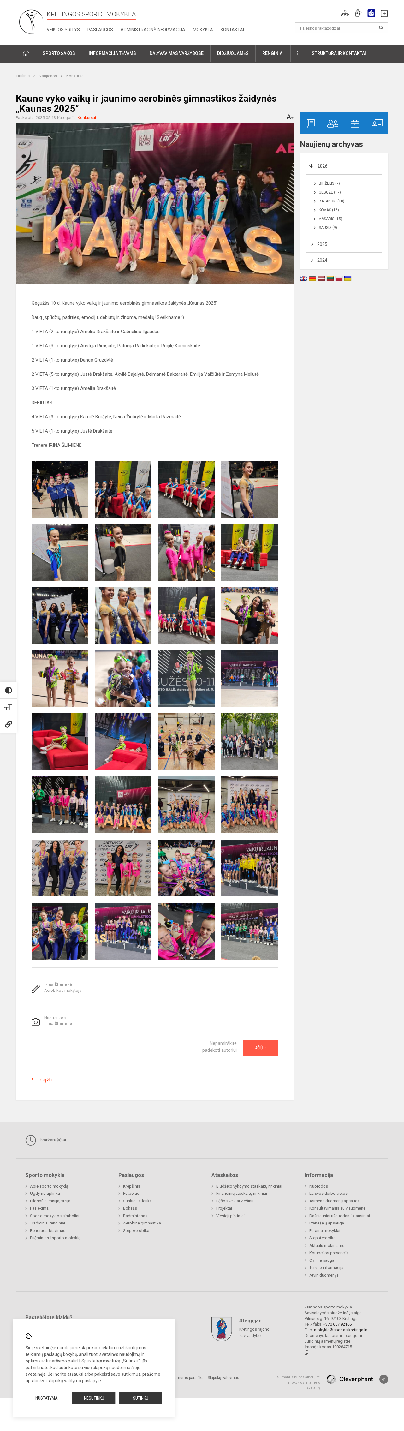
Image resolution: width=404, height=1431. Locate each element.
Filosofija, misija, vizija (50, 1201)
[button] (345, 13)
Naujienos (48, 76)
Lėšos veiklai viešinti (234, 1201)
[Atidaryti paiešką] (381, 28)
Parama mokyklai (324, 1230)
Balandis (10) (331, 201)
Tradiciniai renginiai (47, 1223)
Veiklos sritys (63, 29)
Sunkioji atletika (137, 1201)
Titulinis (23, 76)
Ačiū (260, 1048)
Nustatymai (47, 1398)
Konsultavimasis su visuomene (337, 1208)
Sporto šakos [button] (59, 53)
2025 (322, 244)
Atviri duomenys (324, 1275)
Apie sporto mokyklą (49, 1186)
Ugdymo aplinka (45, 1193)
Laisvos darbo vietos (328, 1193)
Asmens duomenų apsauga (334, 1201)
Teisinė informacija (326, 1267)
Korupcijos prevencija (329, 1252)
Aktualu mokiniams (326, 1245)
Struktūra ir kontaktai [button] (339, 53)
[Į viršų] (383, 1379)
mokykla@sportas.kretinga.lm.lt (343, 1329)
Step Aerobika (136, 1230)
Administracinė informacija (153, 29)
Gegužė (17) (330, 192)
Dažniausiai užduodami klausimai (339, 1215)
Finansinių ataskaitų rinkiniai (241, 1193)
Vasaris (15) (330, 219)
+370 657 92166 (337, 1324)
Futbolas (131, 1193)
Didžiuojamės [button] (233, 53)
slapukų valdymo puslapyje (74, 1380)
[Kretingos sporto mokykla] (31, 21)
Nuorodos (318, 1186)
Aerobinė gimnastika (142, 1223)
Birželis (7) (329, 183)
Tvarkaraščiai (52, 1140)
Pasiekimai (40, 1208)
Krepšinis (131, 1186)
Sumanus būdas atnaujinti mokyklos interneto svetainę (298, 1382)
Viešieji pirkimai (230, 1215)
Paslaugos (100, 29)
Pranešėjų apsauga (326, 1223)
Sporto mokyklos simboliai (54, 1215)
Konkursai (75, 76)
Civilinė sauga (321, 1260)
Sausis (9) (328, 227)
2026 (322, 166)
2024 (322, 260)
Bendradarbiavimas (47, 1230)
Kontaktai (232, 29)
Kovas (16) (329, 210)
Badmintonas (135, 1215)
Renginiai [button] (273, 53)
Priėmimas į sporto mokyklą (55, 1238)
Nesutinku (94, 1398)
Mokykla (203, 29)
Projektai (224, 1208)
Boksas (130, 1208)
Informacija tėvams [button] (112, 53)
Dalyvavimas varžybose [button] (177, 53)
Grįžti (46, 1080)
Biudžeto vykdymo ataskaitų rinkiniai (249, 1186)
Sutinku (140, 1398)
